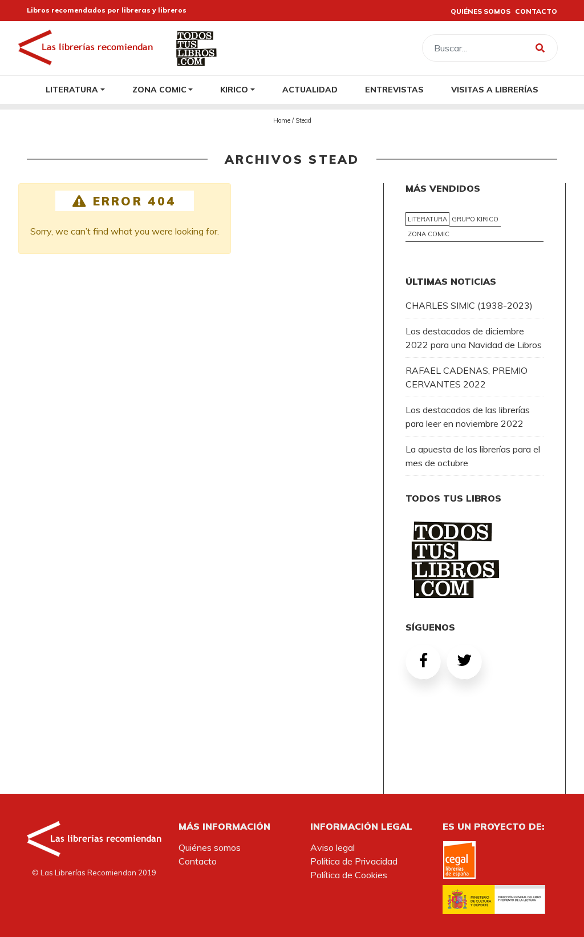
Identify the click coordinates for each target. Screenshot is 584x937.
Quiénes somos (210, 847)
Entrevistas (394, 89)
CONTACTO (536, 11)
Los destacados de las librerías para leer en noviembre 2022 (467, 416)
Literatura (72, 89)
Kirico (234, 89)
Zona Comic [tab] (428, 234)
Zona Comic (159, 89)
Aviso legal (332, 847)
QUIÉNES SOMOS (480, 11)
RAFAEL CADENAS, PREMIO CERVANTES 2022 (466, 377)
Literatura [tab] (427, 219)
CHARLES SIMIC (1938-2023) (469, 305)
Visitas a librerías (494, 89)
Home (281, 120)
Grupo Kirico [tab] (475, 219)
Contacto (198, 861)
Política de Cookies (348, 875)
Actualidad (310, 89)
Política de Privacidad (354, 861)
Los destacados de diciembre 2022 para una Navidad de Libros (473, 337)
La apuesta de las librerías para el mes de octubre (472, 455)
